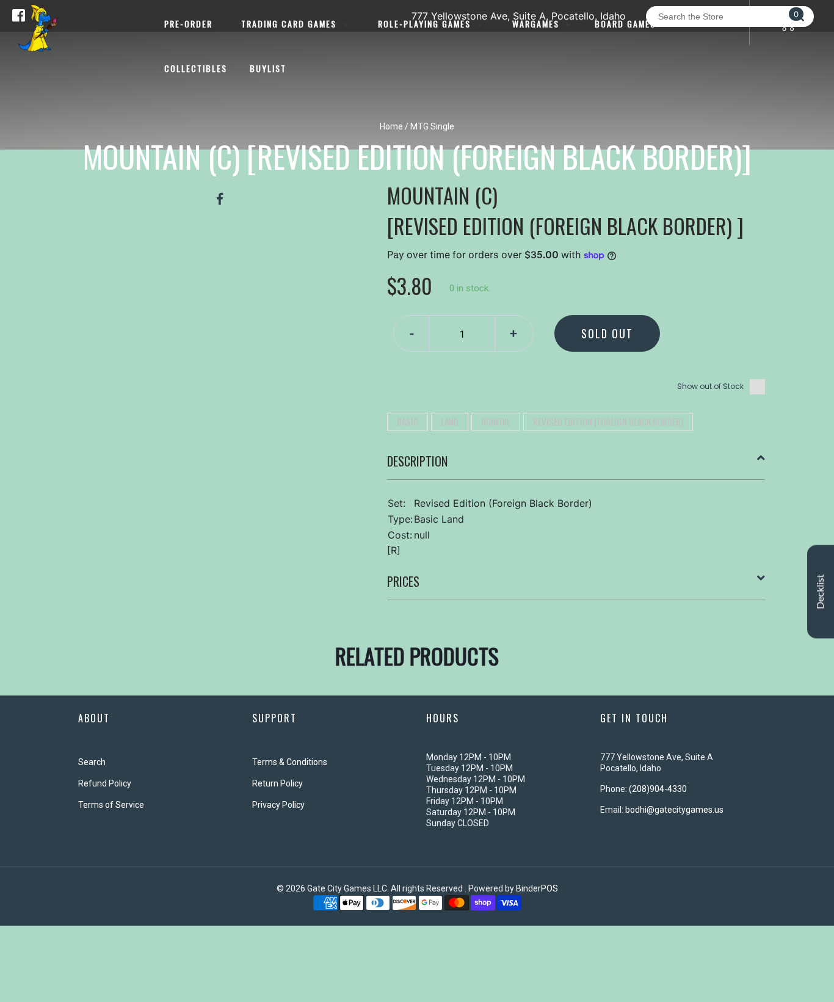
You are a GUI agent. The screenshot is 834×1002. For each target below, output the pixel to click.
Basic (407, 421)
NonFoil (495, 421)
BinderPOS (537, 888)
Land (450, 421)
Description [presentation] (417, 461)
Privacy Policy (278, 805)
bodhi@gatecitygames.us (674, 810)
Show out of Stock (710, 386)
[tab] (576, 466)
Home (391, 126)
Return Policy (277, 783)
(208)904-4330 (658, 789)
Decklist (820, 591)
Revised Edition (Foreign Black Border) (608, 421)
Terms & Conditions (289, 762)
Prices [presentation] (403, 581)
